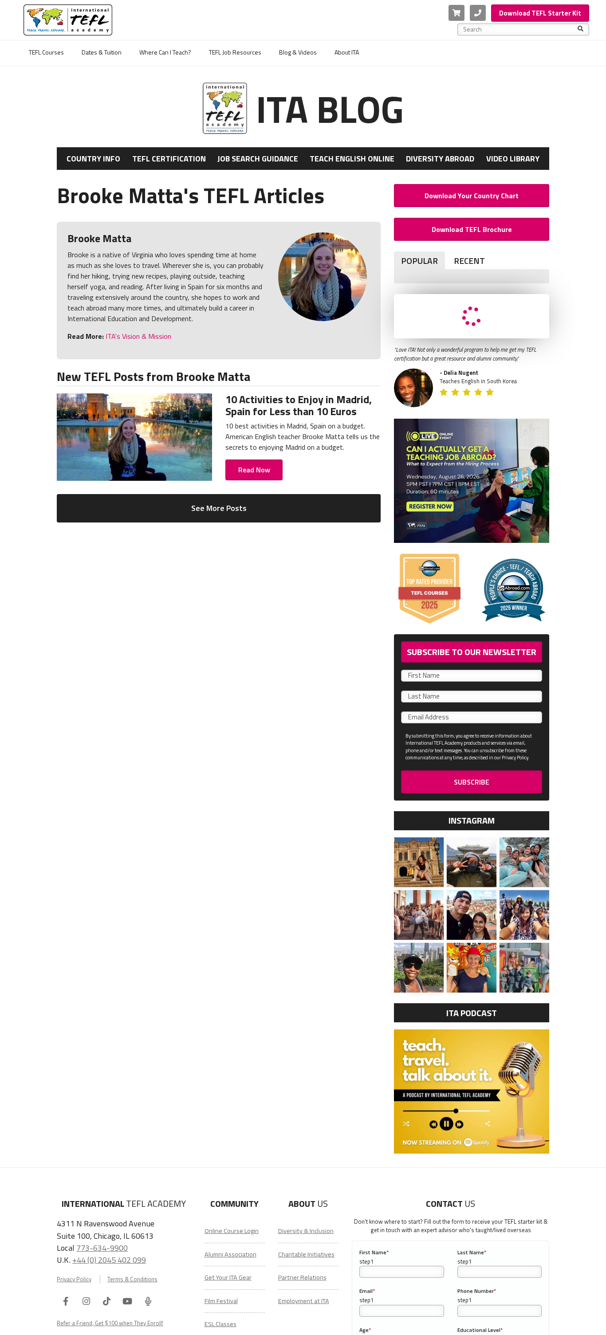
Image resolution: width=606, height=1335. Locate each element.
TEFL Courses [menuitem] (46, 52)
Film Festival (221, 1301)
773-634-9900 (102, 1247)
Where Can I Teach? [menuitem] (165, 52)
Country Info (93, 159)
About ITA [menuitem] (346, 52)
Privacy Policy (74, 1279)
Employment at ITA (303, 1301)
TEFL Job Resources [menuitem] (235, 52)
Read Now (254, 469)
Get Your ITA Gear (228, 1277)
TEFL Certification (169, 159)
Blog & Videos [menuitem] (298, 52)
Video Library (512, 159)
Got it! (501, 1322)
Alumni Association (230, 1254)
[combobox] (520, 29)
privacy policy (437, 1322)
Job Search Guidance (257, 159)
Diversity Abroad (440, 159)
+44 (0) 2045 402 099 (109, 1259)
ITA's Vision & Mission (137, 336)
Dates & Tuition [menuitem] (102, 52)
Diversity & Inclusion (306, 1231)
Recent (469, 260)
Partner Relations (302, 1277)
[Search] (580, 29)
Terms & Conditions (132, 1279)
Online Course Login (232, 1231)
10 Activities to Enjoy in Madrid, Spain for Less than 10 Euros (298, 405)
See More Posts (219, 508)
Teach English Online (352, 159)
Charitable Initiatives (306, 1254)
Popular (419, 260)
